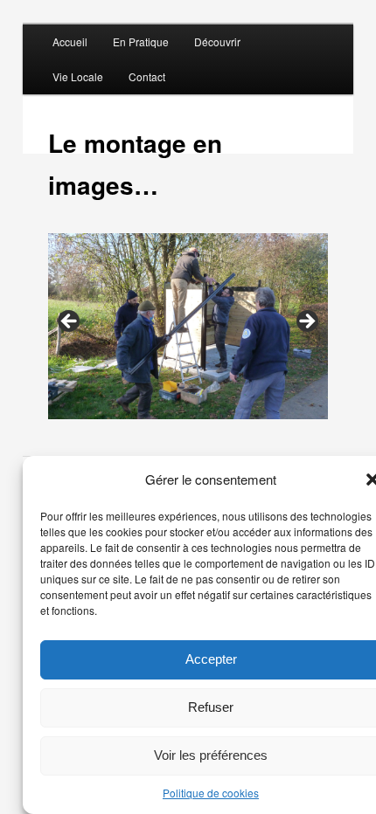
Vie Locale (77, 76)
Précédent (70, 322)
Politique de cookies (211, 792)
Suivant (306, 322)
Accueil (69, 41)
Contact (147, 76)
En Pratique (141, 41)
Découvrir (217, 41)
